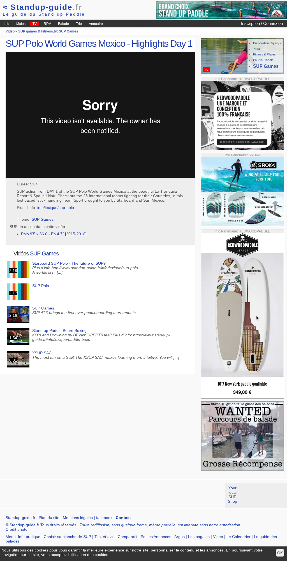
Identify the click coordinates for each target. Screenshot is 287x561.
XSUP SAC (42, 353)
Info (6, 24)
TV (35, 24)
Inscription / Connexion (262, 23)
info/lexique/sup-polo (55, 207)
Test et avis (104, 536)
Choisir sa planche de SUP (67, 536)
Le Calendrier (238, 536)
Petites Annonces (156, 536)
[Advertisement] (102, 495)
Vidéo (10, 31)
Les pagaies (199, 536)
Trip (79, 24)
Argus (179, 536)
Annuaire (96, 24)
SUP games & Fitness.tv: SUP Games (48, 31)
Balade (63, 24)
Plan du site (49, 517)
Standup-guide (42, 7)
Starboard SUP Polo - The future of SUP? (69, 263)
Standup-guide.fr (20, 517)
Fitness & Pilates (264, 54)
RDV (47, 24)
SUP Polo (40, 285)
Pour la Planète (263, 60)
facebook (104, 517)
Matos (21, 24)
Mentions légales (78, 517)
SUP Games (43, 219)
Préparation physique (267, 43)
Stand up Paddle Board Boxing (59, 330)
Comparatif (127, 536)
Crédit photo (16, 529)
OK (280, 553)
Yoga (256, 48)
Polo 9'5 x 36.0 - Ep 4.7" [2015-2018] (54, 234)
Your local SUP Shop (232, 495)
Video (218, 536)
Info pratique (29, 536)
